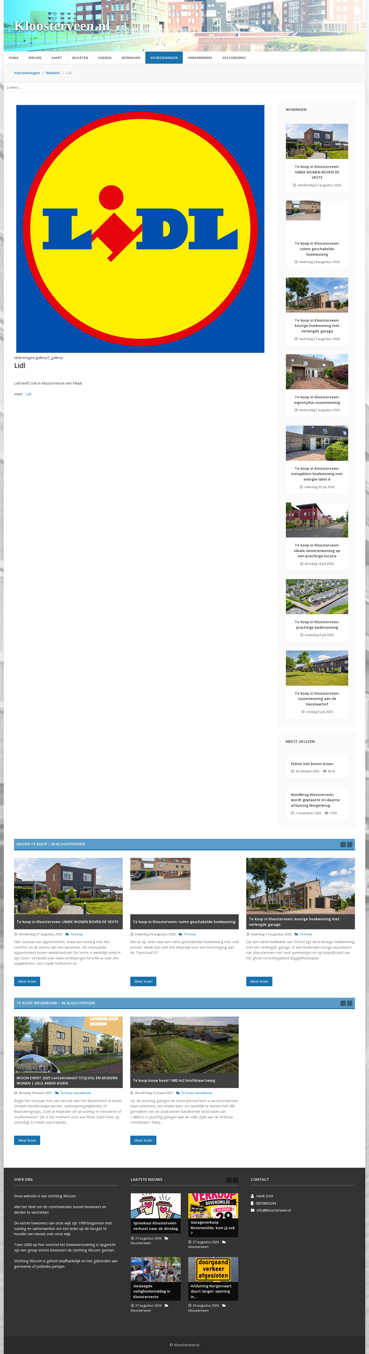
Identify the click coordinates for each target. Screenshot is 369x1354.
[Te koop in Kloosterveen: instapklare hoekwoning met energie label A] (317, 443)
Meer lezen (27, 981)
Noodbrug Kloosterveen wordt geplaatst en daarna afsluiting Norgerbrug (315, 800)
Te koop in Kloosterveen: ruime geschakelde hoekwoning (317, 248)
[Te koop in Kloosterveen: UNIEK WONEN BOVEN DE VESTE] (317, 141)
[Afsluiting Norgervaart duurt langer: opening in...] (213, 1269)
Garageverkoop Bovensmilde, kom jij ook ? (213, 1227)
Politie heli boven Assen (312, 763)
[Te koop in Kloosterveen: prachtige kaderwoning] (317, 596)
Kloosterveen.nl (62, 25)
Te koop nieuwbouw (75, 1093)
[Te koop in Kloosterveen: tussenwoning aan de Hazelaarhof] (317, 668)
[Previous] (343, 844)
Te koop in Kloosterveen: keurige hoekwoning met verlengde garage (317, 325)
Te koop (77, 934)
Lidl (28, 394)
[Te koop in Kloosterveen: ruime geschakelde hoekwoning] (317, 218)
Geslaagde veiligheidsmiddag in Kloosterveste (151, 1291)
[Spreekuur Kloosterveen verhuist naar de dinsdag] (156, 1205)
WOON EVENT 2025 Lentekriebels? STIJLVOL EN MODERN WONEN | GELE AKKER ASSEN (67, 1080)
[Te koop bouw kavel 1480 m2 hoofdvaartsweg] (184, 1045)
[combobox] (184, 87)
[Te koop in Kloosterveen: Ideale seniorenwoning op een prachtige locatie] (317, 519)
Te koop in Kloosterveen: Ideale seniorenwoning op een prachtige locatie (317, 550)
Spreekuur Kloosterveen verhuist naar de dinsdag (155, 1226)
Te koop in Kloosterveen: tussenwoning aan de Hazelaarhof (317, 698)
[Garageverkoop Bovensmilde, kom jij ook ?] (213, 1205)
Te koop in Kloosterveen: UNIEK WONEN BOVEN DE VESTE (317, 172)
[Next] (349, 844)
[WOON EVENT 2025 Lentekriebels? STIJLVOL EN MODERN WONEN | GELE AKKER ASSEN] (68, 1045)
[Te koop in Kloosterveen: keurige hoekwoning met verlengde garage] (317, 295)
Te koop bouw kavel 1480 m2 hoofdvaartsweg (174, 1080)
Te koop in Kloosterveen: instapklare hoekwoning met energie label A (317, 474)
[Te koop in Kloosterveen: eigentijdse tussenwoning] (317, 371)
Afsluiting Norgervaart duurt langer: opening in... (211, 1291)
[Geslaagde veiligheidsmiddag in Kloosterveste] (156, 1269)
